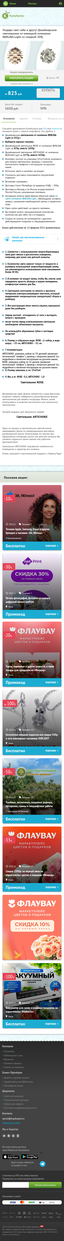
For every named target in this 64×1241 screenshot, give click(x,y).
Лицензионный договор (16, 1100)
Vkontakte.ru (9, 1136)
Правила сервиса (12, 1063)
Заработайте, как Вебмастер (18, 1081)
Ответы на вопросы (14, 1067)
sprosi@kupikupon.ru (13, 1118)
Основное (9, 118)
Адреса (23, 118)
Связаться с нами (11, 1122)
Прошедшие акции (13, 1085)
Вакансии (9, 1059)
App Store (11, 1156)
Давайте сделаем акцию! (16, 1077)
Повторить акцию (21, 78)
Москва (32, 3)
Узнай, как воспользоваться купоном (28, 239)
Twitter (13, 1136)
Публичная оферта (13, 1103)
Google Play (29, 1156)
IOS (45, 128)
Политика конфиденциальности (20, 1107)
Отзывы (37, 118)
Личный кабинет (60, 3)
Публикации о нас (13, 1055)
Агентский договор (13, 1096)
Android (56, 128)
